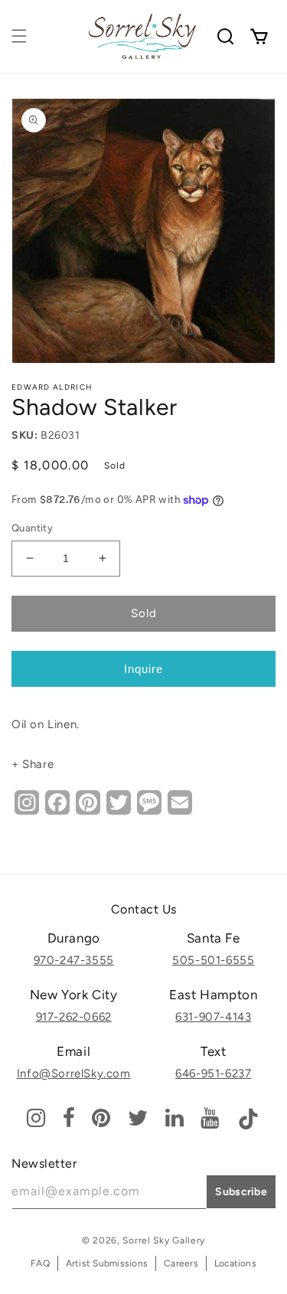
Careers (181, 1263)
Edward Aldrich (52, 387)
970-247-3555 (74, 960)
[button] (19, 36)
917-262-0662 (74, 1017)
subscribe (241, 1191)
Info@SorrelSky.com (74, 1073)
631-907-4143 (213, 1017)
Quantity (32, 528)
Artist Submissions (107, 1263)
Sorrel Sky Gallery (163, 1240)
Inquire (143, 668)
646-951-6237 (213, 1073)
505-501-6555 (213, 960)
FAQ (40, 1263)
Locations (235, 1263)
